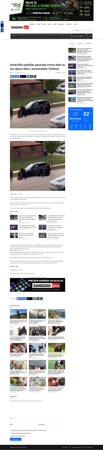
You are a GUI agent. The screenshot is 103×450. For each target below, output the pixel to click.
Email (11, 424)
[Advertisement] (37, 51)
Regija (44, 24)
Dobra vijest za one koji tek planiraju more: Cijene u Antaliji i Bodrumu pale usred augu (56, 321)
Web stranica (42, 424)
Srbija (39, 24)
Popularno (80, 43)
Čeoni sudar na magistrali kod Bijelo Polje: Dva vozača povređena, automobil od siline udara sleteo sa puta (84, 50)
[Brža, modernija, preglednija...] (37, 284)
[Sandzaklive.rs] (20, 27)
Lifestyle (68, 24)
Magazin (61, 24)
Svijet (50, 24)
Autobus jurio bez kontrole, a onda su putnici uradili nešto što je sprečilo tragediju (37, 321)
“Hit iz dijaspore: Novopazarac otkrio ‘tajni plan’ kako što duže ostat (36, 355)
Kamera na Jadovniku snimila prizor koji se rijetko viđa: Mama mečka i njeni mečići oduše (55, 355)
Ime (11, 418)
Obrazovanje (49, 34)
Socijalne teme (61, 34)
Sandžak (32, 24)
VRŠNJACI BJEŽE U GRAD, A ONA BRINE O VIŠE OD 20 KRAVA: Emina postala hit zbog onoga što (56, 372)
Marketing (90, 447)
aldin (12, 72)
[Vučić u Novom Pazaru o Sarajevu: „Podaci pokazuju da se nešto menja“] (14, 227)
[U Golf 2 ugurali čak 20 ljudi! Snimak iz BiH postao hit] (18, 348)
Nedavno (72, 43)
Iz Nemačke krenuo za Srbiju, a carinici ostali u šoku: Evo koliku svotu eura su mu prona (36, 389)
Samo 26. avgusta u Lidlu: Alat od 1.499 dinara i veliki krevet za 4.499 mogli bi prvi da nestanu (55, 235)
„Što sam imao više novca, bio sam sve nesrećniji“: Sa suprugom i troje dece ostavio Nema (18, 321)
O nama (85, 447)
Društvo (32, 34)
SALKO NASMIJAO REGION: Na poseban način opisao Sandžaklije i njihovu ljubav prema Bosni (18, 389)
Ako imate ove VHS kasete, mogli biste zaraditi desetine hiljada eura (56, 337)
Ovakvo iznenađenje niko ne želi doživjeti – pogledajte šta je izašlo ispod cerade (37, 372)
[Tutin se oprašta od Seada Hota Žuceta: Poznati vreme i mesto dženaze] (14, 235)
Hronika (37, 34)
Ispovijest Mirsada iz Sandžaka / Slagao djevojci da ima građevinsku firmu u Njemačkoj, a (37, 338)
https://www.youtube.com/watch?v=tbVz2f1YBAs (22, 273)
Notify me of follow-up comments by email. (21, 433)
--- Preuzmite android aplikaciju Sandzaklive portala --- (37, 131)
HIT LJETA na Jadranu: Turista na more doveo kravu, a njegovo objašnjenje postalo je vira (56, 389)
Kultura (66, 34)
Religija (54, 34)
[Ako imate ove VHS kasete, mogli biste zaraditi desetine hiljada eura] (56, 331)
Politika (27, 34)
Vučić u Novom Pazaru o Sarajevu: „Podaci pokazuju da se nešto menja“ (85, 66)
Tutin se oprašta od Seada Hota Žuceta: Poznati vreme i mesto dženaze (26, 235)
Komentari (88, 43)
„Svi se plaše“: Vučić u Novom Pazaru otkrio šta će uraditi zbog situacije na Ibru (55, 227)
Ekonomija (42, 34)
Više (75, 24)
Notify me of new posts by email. (18, 436)
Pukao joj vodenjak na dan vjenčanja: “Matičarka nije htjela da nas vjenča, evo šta (18, 372)
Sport (55, 24)
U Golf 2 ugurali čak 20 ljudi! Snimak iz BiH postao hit (16, 354)
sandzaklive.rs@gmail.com (77, 447)
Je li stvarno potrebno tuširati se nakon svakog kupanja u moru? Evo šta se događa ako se (17, 338)
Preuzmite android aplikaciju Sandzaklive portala (37, 277)
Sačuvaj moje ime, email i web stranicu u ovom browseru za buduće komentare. (29, 430)
